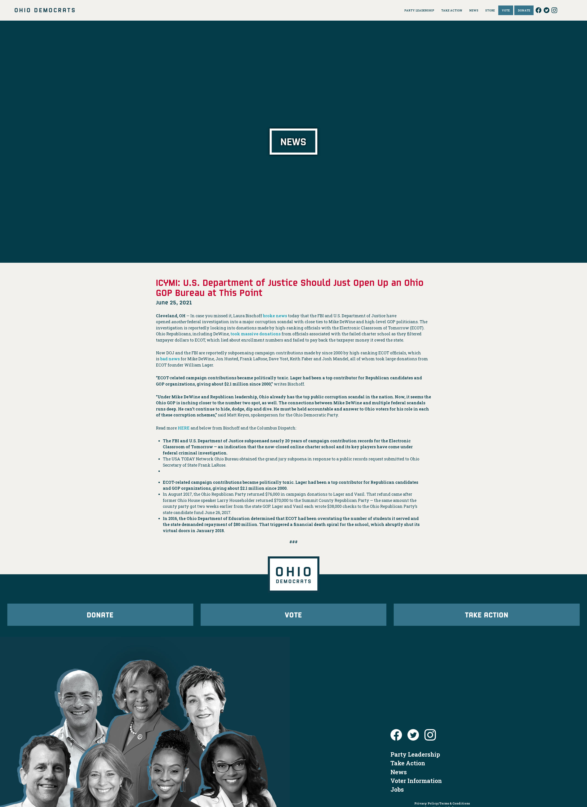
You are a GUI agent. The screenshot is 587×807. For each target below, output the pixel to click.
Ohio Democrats (45, 10)
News (398, 772)
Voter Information (416, 781)
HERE (184, 428)
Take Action (487, 614)
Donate (100, 614)
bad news (170, 358)
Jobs (397, 789)
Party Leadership (415, 754)
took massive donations (255, 333)
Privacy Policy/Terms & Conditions (442, 803)
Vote (293, 614)
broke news (275, 315)
